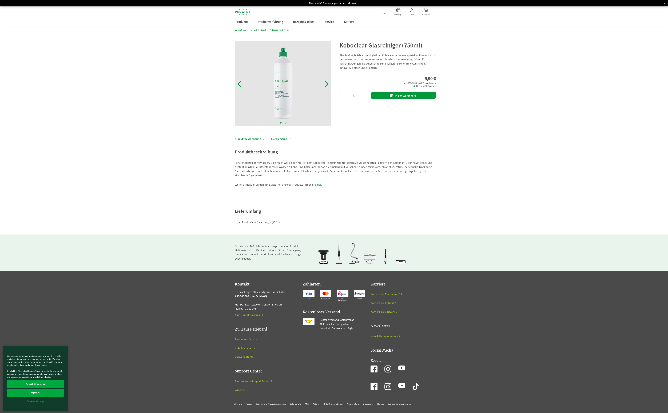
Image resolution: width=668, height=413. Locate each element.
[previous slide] (239, 83)
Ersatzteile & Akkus (280, 30)
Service (330, 22)
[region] (35, 378)
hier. (319, 184)
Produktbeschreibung (248, 139)
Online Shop (240, 30)
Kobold (253, 30)
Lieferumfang (279, 139)
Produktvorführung (271, 22)
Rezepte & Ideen (304, 22)
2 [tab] (286, 123)
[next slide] (326, 83)
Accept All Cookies (35, 383)
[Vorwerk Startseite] (242, 12)
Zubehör (264, 30)
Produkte (242, 22)
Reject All (35, 392)
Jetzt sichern (349, 3)
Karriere (349, 22)
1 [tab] (281, 123)
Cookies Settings (35, 401)
